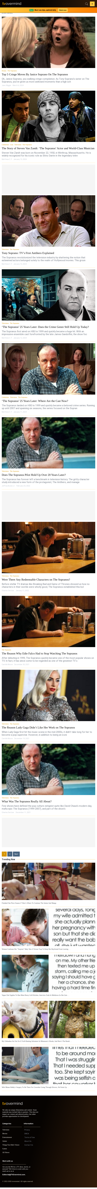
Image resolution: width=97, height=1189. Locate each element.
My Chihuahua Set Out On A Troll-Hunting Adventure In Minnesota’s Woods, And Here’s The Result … (36, 1041)
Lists (12, 145)
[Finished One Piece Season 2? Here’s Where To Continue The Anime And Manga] (48, 881)
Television (18, 145)
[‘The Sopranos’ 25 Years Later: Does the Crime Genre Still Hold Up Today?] (48, 295)
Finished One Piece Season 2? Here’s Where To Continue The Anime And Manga (29, 903)
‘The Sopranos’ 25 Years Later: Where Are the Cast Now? (34, 401)
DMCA (26, 1135)
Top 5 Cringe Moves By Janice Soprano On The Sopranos (34, 74)
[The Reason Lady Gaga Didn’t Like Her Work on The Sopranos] (48, 695)
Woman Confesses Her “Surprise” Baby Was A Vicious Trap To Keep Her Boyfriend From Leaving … (35, 949)
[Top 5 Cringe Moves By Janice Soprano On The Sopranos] (48, 42)
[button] (92, 4)
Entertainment (7, 1139)
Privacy (27, 1131)
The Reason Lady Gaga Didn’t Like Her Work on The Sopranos (36, 727)
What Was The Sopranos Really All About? (25, 801)
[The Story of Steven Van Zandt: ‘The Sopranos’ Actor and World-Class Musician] (48, 116)
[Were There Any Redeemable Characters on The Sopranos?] (48, 547)
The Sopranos (12, 71)
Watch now (62, 10)
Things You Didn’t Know (11, 1146)
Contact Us (28, 1146)
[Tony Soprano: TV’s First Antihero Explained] (48, 221)
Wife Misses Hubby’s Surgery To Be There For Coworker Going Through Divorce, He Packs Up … (34, 1087)
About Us (27, 1143)
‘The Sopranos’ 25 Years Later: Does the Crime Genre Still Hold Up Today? (43, 327)
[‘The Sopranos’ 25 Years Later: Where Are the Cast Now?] (48, 369)
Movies (5, 1135)
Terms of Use (29, 1139)
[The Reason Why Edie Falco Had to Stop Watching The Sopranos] (48, 621)
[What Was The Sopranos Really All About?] (48, 769)
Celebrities (5, 145)
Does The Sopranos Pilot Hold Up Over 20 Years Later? (33, 474)
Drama (4, 71)
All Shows (6, 1154)
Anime (4, 1143)
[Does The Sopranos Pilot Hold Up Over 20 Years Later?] (48, 443)
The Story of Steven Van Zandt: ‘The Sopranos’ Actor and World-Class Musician (46, 148)
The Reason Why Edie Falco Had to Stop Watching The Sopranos (38, 653)
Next (16, 854)
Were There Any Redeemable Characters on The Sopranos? (35, 579)
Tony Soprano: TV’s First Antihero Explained (27, 253)
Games (5, 1150)
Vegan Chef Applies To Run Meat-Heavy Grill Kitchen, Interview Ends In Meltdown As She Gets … (35, 995)
